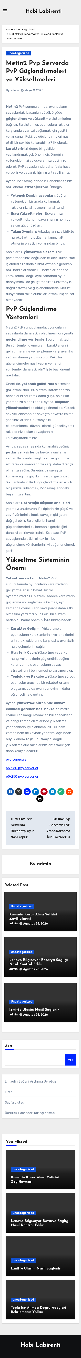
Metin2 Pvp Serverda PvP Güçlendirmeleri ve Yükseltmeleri (37, 71)
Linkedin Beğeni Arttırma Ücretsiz (31, 1081)
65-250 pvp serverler (22, 768)
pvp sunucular (17, 759)
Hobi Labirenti (44, 11)
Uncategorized (18, 53)
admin (15, 90)
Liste (8, 1092)
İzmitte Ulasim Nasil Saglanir (34, 1010)
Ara (8, 1046)
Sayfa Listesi (15, 1102)
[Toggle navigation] (5, 10)
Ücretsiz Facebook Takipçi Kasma (30, 1113)
